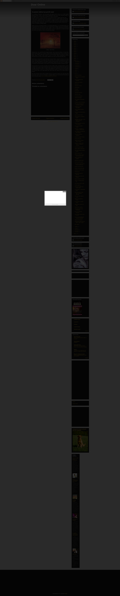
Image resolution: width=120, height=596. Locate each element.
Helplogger (56, 204)
